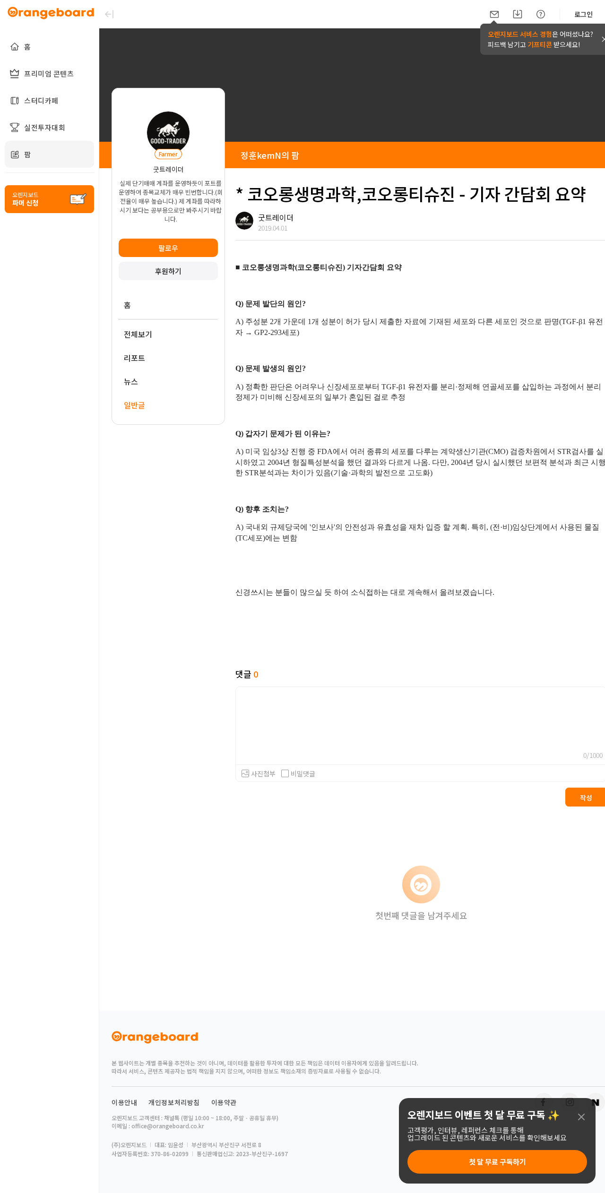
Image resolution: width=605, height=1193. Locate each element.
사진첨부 (263, 773)
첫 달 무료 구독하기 (497, 1162)
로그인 (583, 14)
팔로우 (168, 248)
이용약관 (224, 1102)
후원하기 (168, 271)
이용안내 (124, 1102)
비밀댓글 (303, 773)
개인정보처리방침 (174, 1102)
